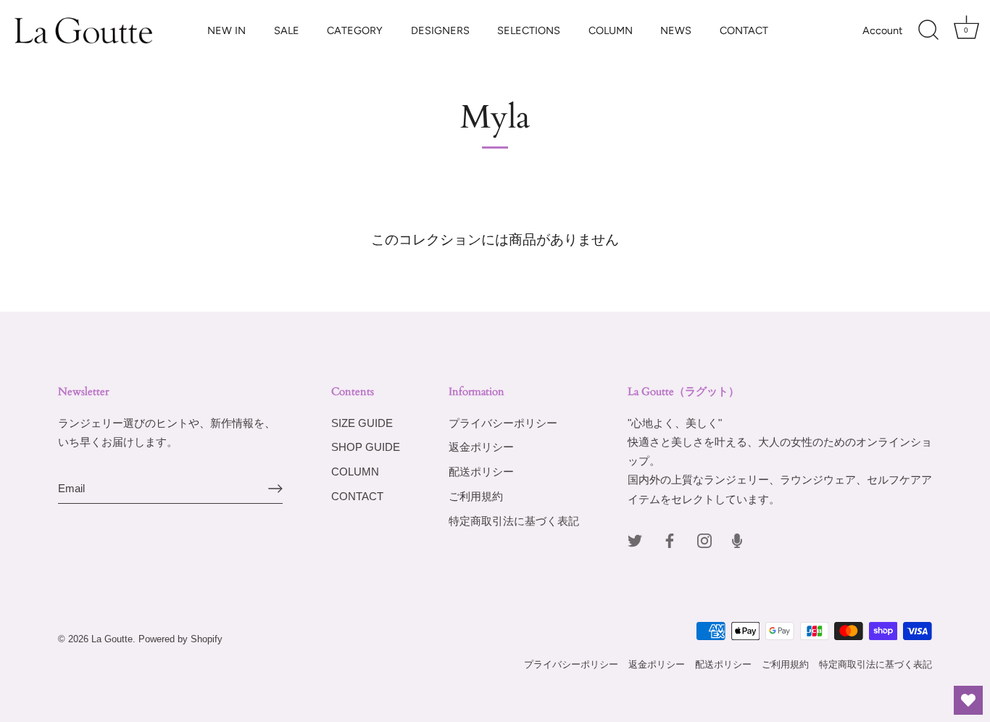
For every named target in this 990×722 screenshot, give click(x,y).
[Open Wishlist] (968, 700)
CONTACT (744, 30)
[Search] (928, 30)
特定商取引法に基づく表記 (514, 521)
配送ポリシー (481, 471)
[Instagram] (704, 540)
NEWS (675, 30)
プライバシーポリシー (503, 423)
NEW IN (226, 30)
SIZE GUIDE (362, 423)
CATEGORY (355, 30)
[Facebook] (669, 540)
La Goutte (112, 639)
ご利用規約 (476, 496)
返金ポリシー (481, 447)
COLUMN (610, 30)
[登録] (275, 488)
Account (882, 30)
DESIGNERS (440, 30)
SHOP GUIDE (365, 447)
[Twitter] (635, 540)
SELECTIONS (528, 30)
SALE (286, 30)
